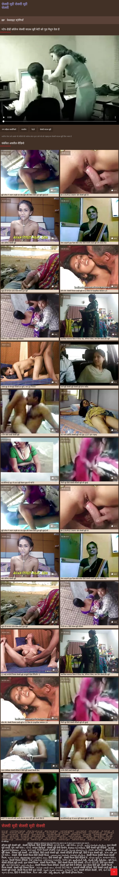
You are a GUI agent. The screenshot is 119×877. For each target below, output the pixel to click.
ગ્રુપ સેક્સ (13, 857)
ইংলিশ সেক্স (66, 860)
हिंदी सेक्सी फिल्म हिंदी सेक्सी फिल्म (34, 855)
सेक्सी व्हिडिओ (28, 845)
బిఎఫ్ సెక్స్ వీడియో (97, 860)
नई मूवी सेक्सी (30, 833)
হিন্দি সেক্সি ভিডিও (18, 847)
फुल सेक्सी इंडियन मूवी (95, 833)
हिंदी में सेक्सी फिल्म (23, 872)
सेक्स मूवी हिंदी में (99, 836)
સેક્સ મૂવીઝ (95, 857)
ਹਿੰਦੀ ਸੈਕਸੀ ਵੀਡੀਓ (46, 850)
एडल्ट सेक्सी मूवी (81, 831)
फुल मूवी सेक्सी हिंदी (64, 833)
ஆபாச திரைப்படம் (78, 850)
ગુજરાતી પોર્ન (71, 870)
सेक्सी (14, 855)
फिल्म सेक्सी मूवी (51, 833)
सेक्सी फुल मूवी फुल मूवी (94, 840)
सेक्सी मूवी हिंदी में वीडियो (71, 865)
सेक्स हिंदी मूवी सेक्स (51, 838)
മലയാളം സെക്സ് (31, 857)
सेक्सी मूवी (107, 840)
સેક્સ (23, 850)
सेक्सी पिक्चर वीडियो (18, 860)
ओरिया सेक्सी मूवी (94, 831)
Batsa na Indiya (76, 847)
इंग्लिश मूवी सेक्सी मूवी (11, 845)
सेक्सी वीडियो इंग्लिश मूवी (71, 852)
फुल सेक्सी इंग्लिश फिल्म (79, 833)
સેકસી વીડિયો (91, 862)
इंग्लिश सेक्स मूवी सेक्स (51, 831)
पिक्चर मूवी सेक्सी (20, 852)
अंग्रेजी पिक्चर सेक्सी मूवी (17, 831)
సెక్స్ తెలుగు (54, 872)
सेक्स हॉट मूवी (63, 838)
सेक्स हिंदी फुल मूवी (26, 838)
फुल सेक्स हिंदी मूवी (91, 865)
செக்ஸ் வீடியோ (77, 855)
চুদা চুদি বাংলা (59, 845)
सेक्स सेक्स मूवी (14, 838)
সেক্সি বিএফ (112, 860)
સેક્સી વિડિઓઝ (63, 867)
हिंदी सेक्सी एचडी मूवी (102, 867)
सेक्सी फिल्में (106, 865)
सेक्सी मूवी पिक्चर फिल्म (24, 867)
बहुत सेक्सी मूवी (24, 835)
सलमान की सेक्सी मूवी (74, 836)
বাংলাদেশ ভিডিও (109, 857)
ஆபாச (5, 860)
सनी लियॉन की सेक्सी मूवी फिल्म (56, 836)
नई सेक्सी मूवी (40, 833)
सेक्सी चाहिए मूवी (90, 838)
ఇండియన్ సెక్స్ (80, 860)
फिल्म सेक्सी (7, 867)
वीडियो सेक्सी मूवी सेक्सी (38, 836)
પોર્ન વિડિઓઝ (13, 865)
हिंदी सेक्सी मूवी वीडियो (96, 847)
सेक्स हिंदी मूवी (39, 838)
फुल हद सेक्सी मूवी (12, 835)
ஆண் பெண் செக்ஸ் (53, 870)
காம (45, 857)
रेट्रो (33, 129)
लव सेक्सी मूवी (25, 836)
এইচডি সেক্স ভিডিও (96, 850)
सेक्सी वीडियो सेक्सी (88, 870)
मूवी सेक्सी (65, 835)
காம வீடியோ (27, 865)
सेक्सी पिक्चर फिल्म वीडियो (47, 865)
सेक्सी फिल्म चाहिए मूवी (22, 840)
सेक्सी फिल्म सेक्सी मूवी (78, 840)
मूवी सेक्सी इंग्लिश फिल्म (72, 872)
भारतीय (23, 129)
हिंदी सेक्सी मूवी (55, 857)
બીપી (28, 847)
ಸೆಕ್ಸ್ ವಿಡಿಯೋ (35, 860)
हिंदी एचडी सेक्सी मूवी (49, 852)
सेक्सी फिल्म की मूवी (7, 840)
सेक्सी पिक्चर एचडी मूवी (104, 838)
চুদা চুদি (80, 845)
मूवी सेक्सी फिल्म (75, 835)
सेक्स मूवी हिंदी (87, 836)
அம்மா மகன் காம (45, 867)
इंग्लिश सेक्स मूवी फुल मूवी (34, 831)
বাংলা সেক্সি (109, 852)
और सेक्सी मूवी (105, 831)
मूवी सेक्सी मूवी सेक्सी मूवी (100, 835)
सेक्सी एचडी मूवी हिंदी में (76, 838)
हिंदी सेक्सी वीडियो (44, 845)
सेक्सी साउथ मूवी (45, 129)
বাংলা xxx (32, 850)
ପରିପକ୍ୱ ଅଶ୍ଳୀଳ (52, 860)
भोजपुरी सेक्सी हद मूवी (38, 835)
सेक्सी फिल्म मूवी (36, 840)
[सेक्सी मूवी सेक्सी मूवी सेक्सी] (113, 871)
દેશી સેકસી (62, 850)
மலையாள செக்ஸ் (60, 855)
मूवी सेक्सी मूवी (87, 835)
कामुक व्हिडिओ (39, 847)
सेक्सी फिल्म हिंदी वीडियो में (76, 857)
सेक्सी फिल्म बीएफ (48, 862)
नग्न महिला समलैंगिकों (9, 129)
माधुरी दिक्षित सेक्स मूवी (53, 835)
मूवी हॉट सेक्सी (14, 836)
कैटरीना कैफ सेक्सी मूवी (16, 833)
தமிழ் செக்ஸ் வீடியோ (95, 845)
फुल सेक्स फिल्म (31, 862)
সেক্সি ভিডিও (71, 845)
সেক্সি (45, 872)
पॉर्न (100, 870)
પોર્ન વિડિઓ (109, 870)
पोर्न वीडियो (34, 852)
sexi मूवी (5, 831)
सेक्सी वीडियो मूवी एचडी (12, 862)
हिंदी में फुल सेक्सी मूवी (93, 852)
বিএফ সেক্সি (37, 872)
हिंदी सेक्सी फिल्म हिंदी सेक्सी (70, 862)
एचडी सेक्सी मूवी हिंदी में (67, 831)
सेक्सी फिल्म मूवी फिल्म (49, 840)
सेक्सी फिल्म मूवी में (64, 840)
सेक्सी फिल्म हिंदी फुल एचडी (29, 870)
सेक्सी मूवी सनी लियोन (57, 847)
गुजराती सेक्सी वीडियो (82, 867)
